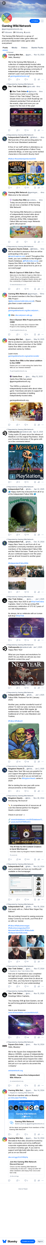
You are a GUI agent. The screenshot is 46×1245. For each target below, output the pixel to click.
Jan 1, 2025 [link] (39, 599)
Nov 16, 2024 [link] (38, 907)
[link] (7, 32)
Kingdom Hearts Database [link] (19, 249)
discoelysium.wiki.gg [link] (23, 315)
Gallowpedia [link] (13, 432)
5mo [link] (42, 249)
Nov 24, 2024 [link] (38, 866)
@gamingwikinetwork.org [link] (29, 55)
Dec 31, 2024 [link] (38, 542)
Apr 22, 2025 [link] (38, 489)
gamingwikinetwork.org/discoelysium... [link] (24, 310)
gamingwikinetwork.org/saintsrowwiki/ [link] (23, 356)
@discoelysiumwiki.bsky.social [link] (21, 301)
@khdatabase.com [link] (34, 249)
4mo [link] (38, 86)
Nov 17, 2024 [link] (38, 969)
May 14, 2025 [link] (38, 339)
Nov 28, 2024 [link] (38, 798)
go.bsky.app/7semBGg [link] (17, 1098)
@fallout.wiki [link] (34, 137)
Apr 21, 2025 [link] (37, 432)
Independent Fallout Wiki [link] (19, 137)
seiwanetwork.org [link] (15, 1070)
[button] (4, 3)
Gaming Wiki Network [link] (16, 55)
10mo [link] (41, 294)
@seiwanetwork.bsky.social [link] (29, 1044)
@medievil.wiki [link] (25, 432)
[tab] (5, 47)
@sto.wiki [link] (31, 86)
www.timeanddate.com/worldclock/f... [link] (23, 1012)
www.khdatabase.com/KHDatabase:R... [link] (27, 819)
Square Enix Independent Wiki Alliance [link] (16, 1044)
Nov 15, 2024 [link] (38, 993)
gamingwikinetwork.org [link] (19, 76)
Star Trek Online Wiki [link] (17, 86)
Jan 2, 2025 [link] (39, 769)
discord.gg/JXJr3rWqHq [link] (18, 1157)
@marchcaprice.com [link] (16, 256)
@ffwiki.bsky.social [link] (30, 261)
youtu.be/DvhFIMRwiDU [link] (21, 822)
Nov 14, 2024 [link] (38, 55)
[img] (23, 9)
